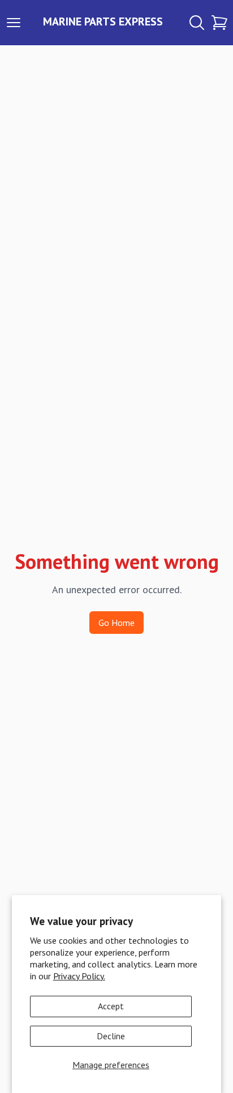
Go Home (116, 622)
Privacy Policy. (79, 976)
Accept (111, 1006)
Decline (111, 1036)
